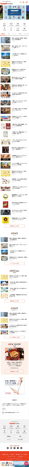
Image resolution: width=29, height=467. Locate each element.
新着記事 (3, 33)
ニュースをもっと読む (14, 263)
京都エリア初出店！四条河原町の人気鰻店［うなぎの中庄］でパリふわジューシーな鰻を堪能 (14, 364)
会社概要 (12, 454)
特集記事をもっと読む (14, 301)
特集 (9, 33)
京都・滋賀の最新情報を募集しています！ (11, 412)
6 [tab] (17, 20)
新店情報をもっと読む (14, 371)
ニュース (14, 33)
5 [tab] (16, 20)
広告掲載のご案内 (5, 454)
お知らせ (4, 408)
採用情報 (17, 454)
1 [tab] (11, 20)
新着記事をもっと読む (14, 226)
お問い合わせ (20, 456)
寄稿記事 (20, 33)
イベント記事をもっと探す (14, 337)
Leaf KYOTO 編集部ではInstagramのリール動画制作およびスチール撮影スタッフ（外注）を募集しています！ (14, 404)
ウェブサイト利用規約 (23, 454)
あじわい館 (26, 33)
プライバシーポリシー (12, 456)
